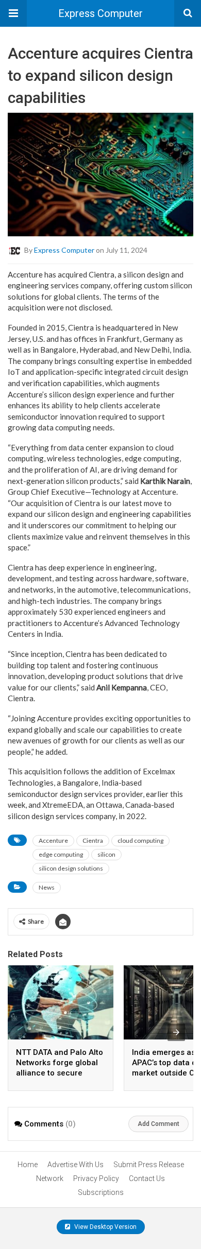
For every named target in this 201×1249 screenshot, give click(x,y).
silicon (106, 854)
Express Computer (100, 13)
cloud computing (140, 840)
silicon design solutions (71, 868)
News (47, 887)
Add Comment (158, 1123)
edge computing (61, 854)
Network (49, 1178)
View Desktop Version (105, 1226)
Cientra (92, 840)
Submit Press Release (148, 1164)
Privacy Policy (96, 1178)
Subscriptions (101, 1192)
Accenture (53, 840)
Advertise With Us (75, 1164)
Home (28, 1164)
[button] (13, 13)
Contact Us (147, 1178)
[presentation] (176, 1032)
